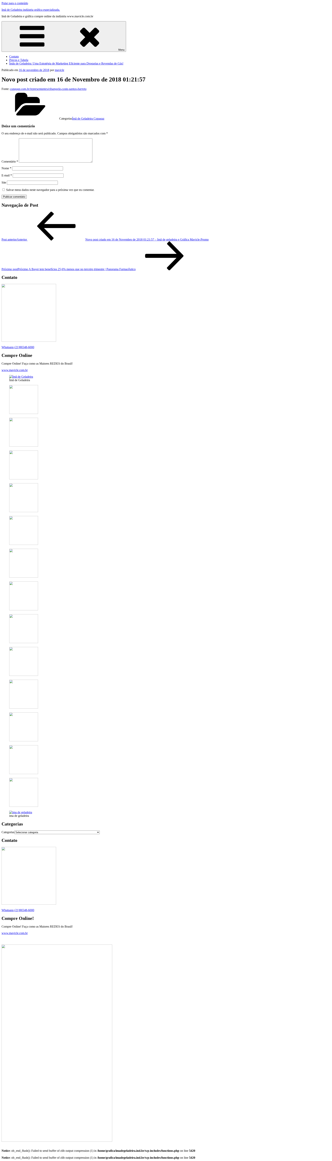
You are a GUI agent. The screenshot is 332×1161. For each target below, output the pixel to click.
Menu (121, 49)
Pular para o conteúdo (15, 3)
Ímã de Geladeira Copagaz (88, 118)
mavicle (59, 70)
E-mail (7, 175)
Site (4, 182)
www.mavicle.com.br (15, 370)
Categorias (8, 832)
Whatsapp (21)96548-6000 (18, 347)
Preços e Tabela (18, 60)
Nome (6, 168)
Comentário (10, 161)
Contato (14, 56)
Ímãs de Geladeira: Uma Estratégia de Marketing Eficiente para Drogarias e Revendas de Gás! (66, 63)
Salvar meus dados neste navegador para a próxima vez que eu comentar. (50, 189)
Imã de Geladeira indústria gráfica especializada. (31, 9)
